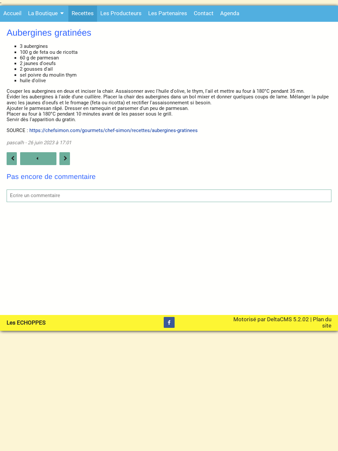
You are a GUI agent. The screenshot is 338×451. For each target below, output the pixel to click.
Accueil (12, 13)
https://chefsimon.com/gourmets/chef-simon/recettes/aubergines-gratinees (113, 130)
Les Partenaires (167, 13)
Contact (204, 13)
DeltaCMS (279, 319)
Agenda (229, 13)
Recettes (83, 13)
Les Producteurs (121, 13)
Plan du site (322, 322)
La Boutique (43, 13)
